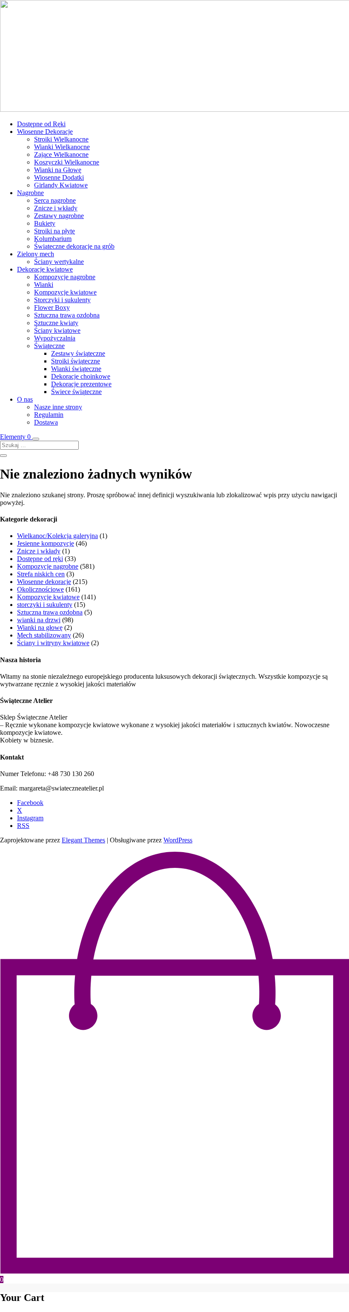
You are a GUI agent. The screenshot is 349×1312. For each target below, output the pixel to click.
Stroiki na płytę (54, 231)
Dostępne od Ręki (41, 124)
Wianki (43, 284)
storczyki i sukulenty (44, 604)
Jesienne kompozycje (45, 543)
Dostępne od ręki (40, 558)
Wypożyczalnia (54, 338)
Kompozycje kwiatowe (65, 292)
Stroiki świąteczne (75, 361)
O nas (25, 399)
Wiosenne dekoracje (44, 581)
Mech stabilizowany (44, 635)
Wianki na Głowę (57, 169)
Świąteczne (49, 345)
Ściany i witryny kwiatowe (53, 642)
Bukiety (44, 223)
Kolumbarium (53, 238)
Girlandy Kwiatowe (61, 185)
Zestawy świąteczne (78, 353)
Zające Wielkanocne (61, 154)
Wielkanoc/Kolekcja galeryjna (57, 535)
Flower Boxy (52, 307)
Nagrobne (30, 192)
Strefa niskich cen (41, 574)
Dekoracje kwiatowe (45, 269)
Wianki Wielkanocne (62, 146)
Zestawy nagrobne (59, 215)
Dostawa (46, 422)
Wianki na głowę (40, 627)
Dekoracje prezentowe (81, 384)
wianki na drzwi (38, 619)
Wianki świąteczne (76, 368)
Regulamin (48, 414)
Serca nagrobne (55, 200)
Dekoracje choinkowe (80, 376)
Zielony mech (35, 254)
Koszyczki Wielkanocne (66, 162)
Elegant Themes (83, 840)
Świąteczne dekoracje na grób (74, 246)
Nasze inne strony (58, 407)
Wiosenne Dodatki (59, 177)
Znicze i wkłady (55, 208)
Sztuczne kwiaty (56, 322)
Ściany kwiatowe (57, 330)
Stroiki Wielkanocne (61, 139)
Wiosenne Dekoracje (45, 131)
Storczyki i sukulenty (62, 299)
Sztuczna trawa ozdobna (67, 315)
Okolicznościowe (40, 589)
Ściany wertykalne (59, 261)
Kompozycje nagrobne (64, 277)
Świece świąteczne (76, 391)
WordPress (177, 840)
